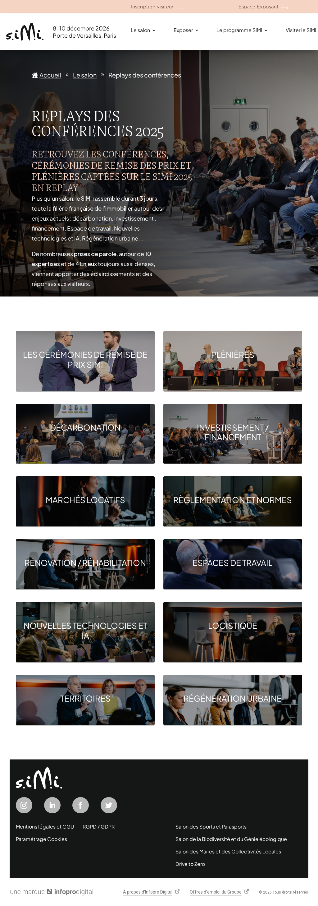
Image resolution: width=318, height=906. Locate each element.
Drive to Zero (190, 864)
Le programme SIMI (239, 30)
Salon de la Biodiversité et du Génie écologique (231, 839)
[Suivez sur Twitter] (109, 805)
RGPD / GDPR (99, 826)
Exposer (183, 30)
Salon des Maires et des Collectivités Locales (228, 851)
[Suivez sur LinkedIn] (52, 805)
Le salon (140, 30)
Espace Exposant (258, 7)
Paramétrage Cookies (41, 839)
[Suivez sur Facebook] (80, 805)
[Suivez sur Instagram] (24, 805)
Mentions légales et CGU (45, 826)
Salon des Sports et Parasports (211, 826)
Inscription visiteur (152, 7)
